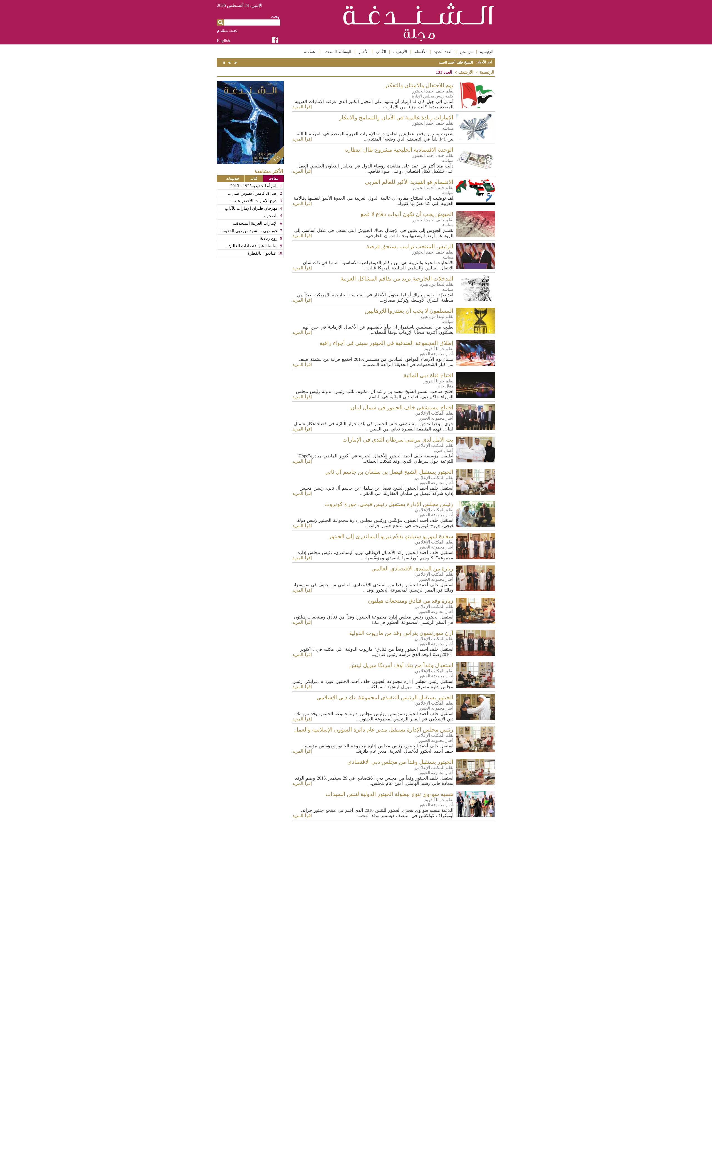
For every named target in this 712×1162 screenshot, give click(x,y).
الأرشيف (400, 51)
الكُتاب (381, 51)
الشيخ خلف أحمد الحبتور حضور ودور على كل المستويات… (429, 62)
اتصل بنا (310, 51)
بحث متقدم (227, 30)
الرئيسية (486, 51)
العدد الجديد (443, 51)
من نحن (466, 51)
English (223, 40)
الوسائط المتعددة (337, 51)
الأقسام (420, 51)
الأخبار (364, 51)
